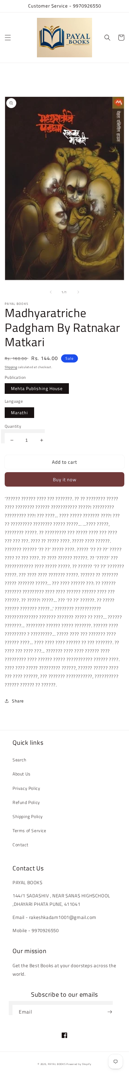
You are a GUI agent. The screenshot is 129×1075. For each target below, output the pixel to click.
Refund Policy (26, 802)
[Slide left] (51, 292)
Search (20, 759)
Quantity (13, 426)
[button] (8, 37)
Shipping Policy (28, 816)
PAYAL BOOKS (57, 1064)
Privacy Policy (26, 788)
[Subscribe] (109, 1012)
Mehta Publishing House (37, 388)
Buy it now (64, 479)
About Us (22, 773)
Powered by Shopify (78, 1064)
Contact (20, 844)
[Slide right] (78, 292)
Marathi (19, 412)
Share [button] (18, 700)
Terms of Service (29, 830)
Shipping (11, 367)
